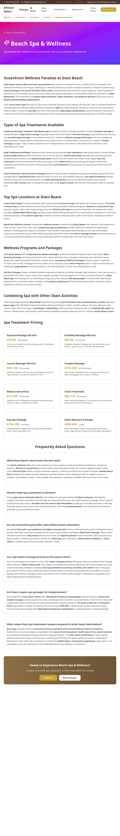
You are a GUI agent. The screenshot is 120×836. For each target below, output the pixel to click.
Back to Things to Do (16, 32)
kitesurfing (52, 308)
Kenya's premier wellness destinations (22, 99)
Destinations (59, 9)
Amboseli (96, 538)
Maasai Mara (85, 538)
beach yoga (9, 305)
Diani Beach (34, 17)
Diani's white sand (31, 564)
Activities (47, 17)
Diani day (56, 538)
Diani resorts (15, 254)
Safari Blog (79, 2)
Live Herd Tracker (64, 2)
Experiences (77, 9)
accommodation (74, 506)
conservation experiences (83, 641)
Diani (57, 107)
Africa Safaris (93, 9)
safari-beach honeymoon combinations (55, 609)
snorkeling (39, 308)
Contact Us (48, 677)
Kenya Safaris (44, 9)
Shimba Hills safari (102, 308)
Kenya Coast (20, 17)
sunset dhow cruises (103, 311)
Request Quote (108, 9)
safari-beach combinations (72, 110)
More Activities (70, 677)
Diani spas (12, 629)
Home (8, 17)
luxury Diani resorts (31, 596)
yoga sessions (21, 266)
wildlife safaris (64, 641)
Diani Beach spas (41, 131)
